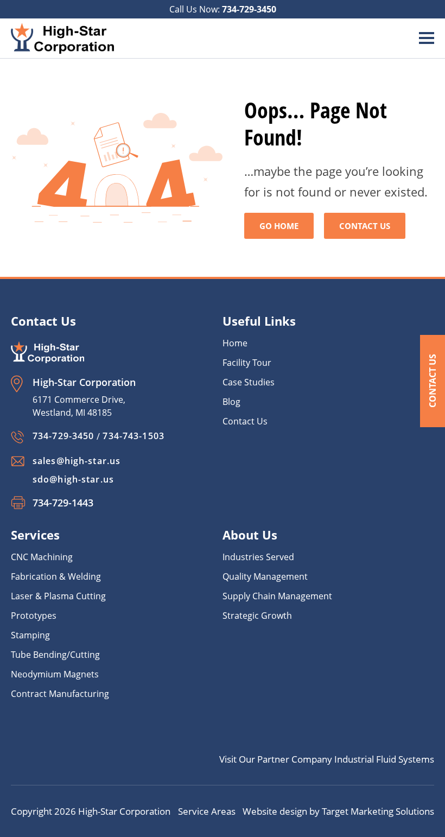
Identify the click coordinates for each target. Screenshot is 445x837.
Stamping (30, 635)
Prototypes (33, 616)
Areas (223, 811)
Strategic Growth (257, 616)
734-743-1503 (133, 436)
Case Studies (249, 382)
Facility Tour (247, 363)
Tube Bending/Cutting (55, 655)
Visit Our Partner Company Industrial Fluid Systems (326, 759)
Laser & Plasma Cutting (58, 596)
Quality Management (265, 576)
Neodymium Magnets (55, 674)
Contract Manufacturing (60, 694)
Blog (231, 402)
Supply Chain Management (277, 596)
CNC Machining (42, 557)
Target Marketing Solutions (378, 811)
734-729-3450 (249, 9)
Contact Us (432, 381)
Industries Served (258, 557)
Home (235, 343)
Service (194, 811)
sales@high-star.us (76, 461)
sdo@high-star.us (73, 479)
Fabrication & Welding (56, 576)
